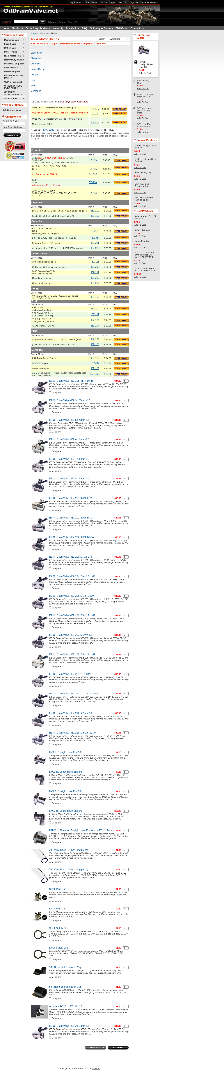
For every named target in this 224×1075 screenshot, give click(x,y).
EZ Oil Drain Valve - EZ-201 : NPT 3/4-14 (71, 517)
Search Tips (73, 22)
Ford (33, 80)
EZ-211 (95, 243)
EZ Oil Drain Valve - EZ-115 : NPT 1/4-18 (71, 381)
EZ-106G (95, 374)
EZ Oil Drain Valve (12, 110)
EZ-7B (95, 237)
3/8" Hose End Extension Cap (65, 967)
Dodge (34, 74)
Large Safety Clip (58, 947)
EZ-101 (95, 216)
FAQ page (48, 129)
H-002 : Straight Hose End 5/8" (65, 791)
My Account (76, 2)
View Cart (122, 2)
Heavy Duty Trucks (13, 60)
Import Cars (9, 44)
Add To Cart (145, 73)
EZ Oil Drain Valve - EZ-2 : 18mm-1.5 (69, 1026)
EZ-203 (95, 248)
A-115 (95, 113)
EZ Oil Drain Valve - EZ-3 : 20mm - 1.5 (70, 400)
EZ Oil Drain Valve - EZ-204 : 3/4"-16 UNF (72, 576)
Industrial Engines (13, 64)
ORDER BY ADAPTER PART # (13, 93)
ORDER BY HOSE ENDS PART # (13, 87)
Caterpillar (36, 52)
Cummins (35, 63)
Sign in (133, 2)
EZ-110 (95, 122)
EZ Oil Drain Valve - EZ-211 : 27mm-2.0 (70, 713)
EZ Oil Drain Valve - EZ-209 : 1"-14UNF (70, 674)
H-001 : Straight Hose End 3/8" (65, 752)
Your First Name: (11, 121)
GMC (33, 85)
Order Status (91, 2)
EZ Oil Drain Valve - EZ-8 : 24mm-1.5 (69, 478)
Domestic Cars (11, 40)
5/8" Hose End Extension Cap (65, 987)
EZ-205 (93, 160)
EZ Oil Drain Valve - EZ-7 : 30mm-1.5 (69, 459)
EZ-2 (95, 231)
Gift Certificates (107, 2)
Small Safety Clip (58, 928)
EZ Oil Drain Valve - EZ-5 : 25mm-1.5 (69, 420)
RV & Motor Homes (14, 56)
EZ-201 (95, 267)
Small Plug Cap (57, 889)
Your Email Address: (12, 127)
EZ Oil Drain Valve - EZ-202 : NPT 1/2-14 (71, 537)
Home (34, 33)
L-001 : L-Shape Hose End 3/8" (66, 771)
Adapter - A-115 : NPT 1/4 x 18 (65, 1006)
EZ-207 (95, 368)
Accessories (10, 98)
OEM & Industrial (13, 82)
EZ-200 (93, 182)
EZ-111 (95, 261)
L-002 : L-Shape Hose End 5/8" (66, 811)
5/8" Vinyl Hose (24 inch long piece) (68, 869)
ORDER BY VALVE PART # (13, 77)
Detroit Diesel (37, 69)
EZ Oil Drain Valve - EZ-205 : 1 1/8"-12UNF (72, 596)
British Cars (9, 48)
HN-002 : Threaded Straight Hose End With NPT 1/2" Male (80, 830)
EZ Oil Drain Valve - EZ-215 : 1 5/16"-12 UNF (73, 732)
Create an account (149, 2)
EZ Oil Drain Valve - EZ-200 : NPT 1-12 (70, 498)
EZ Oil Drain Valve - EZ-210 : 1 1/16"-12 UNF (73, 693)
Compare (56, 393)
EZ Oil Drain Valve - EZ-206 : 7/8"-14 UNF (72, 615)
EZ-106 (95, 320)
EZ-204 (93, 193)
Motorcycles (10, 52)
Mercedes (35, 91)
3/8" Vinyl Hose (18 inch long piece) (68, 850)
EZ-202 (95, 283)
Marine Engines (12, 72)
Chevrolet (35, 58)
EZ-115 (95, 109)
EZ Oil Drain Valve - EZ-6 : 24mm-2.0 (69, 439)
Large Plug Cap (57, 908)
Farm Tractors (11, 68)
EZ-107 (95, 210)
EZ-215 (93, 173)
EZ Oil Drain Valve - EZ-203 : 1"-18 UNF (71, 556)
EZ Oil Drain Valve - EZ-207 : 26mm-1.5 (70, 635)
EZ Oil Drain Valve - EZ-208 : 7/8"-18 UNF (72, 654)
